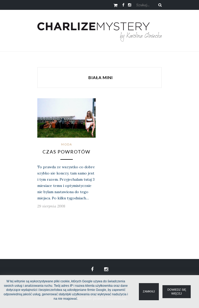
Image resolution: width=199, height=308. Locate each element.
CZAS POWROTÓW (66, 152)
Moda (66, 144)
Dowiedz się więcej (176, 291)
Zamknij (149, 291)
